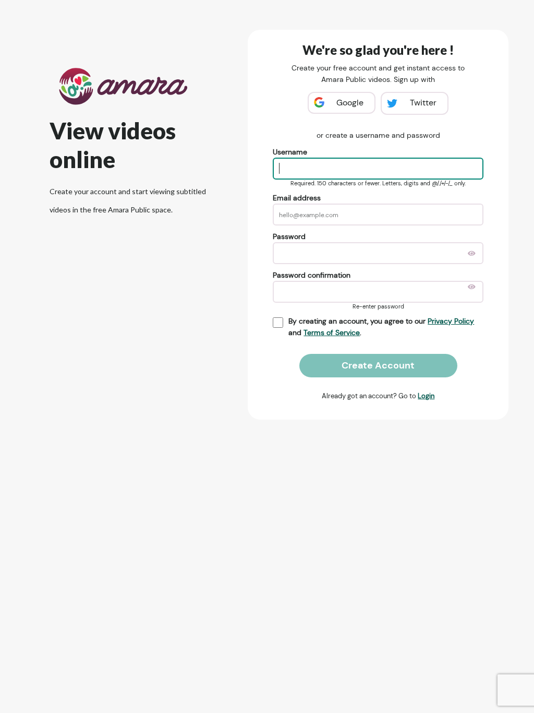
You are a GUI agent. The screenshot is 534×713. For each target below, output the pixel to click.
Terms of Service (332, 332)
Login (426, 395)
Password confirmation (311, 275)
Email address (297, 198)
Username (290, 152)
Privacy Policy (451, 321)
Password (289, 236)
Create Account (378, 365)
